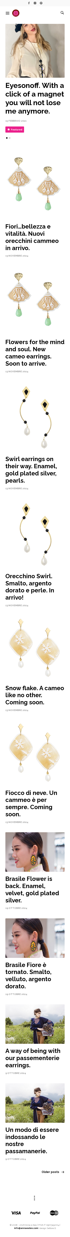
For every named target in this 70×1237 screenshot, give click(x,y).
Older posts (50, 1172)
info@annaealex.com (26, 1228)
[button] (7, 138)
